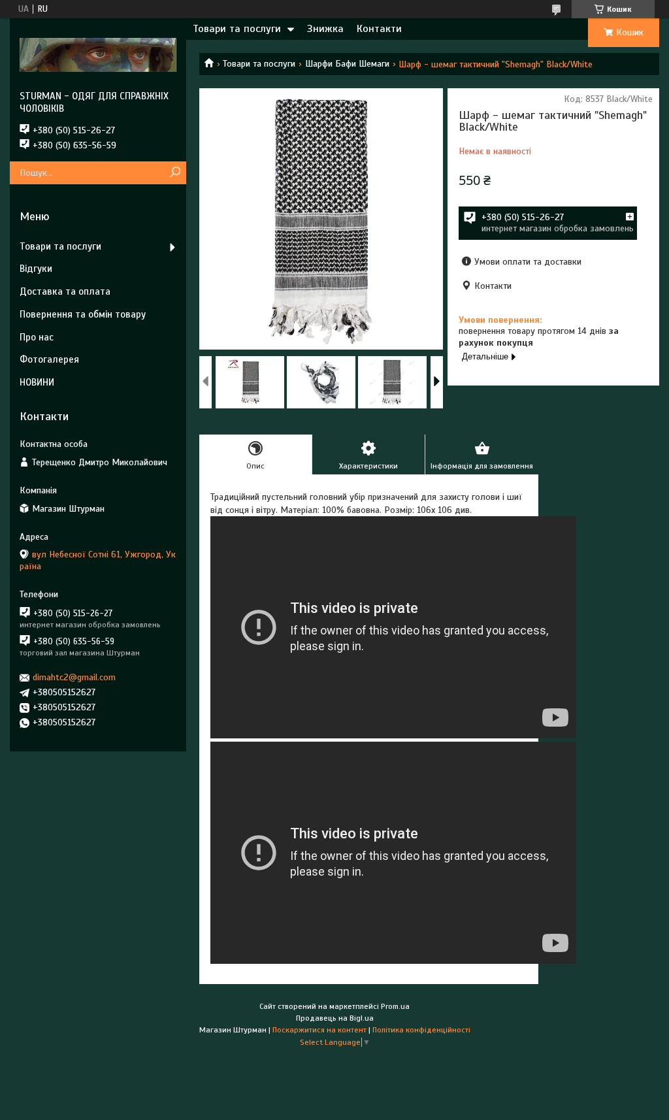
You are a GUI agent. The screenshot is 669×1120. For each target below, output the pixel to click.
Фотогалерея (49, 359)
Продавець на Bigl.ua (335, 1018)
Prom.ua (395, 1006)
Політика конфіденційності (421, 1029)
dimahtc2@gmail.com (74, 677)
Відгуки (36, 268)
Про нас (37, 337)
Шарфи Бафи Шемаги (347, 63)
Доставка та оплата (65, 291)
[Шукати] (174, 172)
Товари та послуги (237, 28)
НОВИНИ (37, 382)
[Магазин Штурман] (98, 54)
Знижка (325, 28)
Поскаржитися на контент (319, 1029)
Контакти (379, 28)
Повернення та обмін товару (83, 314)
